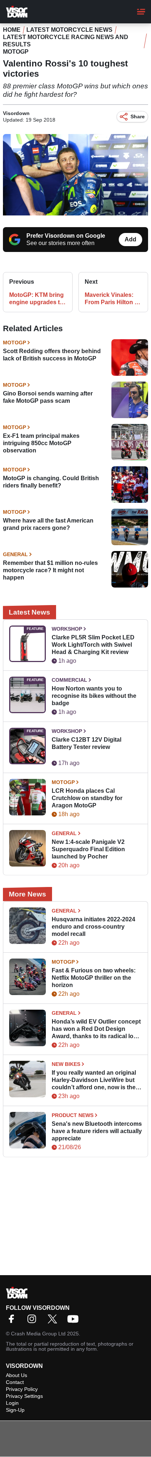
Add (130, 239)
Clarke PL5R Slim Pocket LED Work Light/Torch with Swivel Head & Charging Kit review (93, 644)
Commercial (69, 680)
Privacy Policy (22, 1389)
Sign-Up (15, 1409)
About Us (16, 1375)
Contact (15, 1382)
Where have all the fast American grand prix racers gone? (48, 524)
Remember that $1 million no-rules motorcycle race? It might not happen (50, 570)
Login (12, 1403)
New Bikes (66, 1064)
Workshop (67, 629)
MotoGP (16, 52)
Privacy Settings (24, 1396)
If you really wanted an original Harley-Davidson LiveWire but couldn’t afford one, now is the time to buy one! (94, 1080)
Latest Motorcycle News (69, 30)
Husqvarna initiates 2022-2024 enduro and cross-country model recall (93, 926)
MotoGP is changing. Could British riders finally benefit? (51, 482)
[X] (54, 1321)
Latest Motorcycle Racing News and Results (65, 40)
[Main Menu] (141, 12)
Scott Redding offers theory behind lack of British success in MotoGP (52, 355)
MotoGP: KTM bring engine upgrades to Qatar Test (36, 299)
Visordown (16, 113)
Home (12, 30)
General (15, 554)
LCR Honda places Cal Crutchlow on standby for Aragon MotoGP (87, 798)
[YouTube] (74, 1321)
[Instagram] (33, 1321)
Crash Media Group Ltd (38, 1333)
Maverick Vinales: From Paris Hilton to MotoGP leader (112, 299)
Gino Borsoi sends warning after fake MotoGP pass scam (48, 397)
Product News (72, 1115)
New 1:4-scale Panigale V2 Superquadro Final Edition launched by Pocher (88, 849)
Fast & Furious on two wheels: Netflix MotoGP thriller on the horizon (94, 977)
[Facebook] (13, 1321)
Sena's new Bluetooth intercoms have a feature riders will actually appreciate (97, 1131)
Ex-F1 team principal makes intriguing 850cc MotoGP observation (41, 443)
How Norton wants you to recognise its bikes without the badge (94, 695)
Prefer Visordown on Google (65, 236)
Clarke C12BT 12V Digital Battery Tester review (86, 743)
